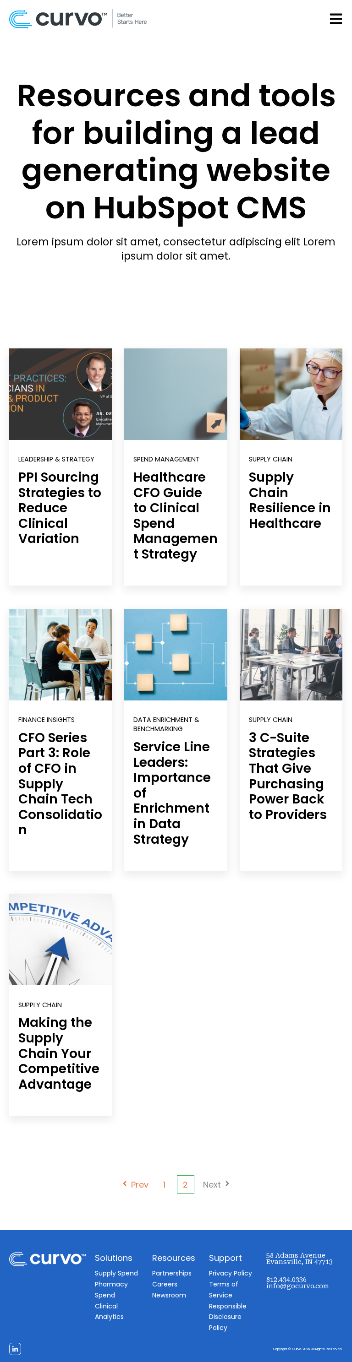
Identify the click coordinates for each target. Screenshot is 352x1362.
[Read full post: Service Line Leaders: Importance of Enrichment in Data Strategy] (175, 654)
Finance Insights (46, 719)
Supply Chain (270, 459)
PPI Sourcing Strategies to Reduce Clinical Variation (59, 508)
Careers (164, 1284)
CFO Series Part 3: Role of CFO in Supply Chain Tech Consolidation (60, 784)
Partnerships (172, 1273)
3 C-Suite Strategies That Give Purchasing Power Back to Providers (288, 776)
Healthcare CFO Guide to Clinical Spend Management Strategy (175, 515)
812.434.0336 (286, 1279)
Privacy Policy (230, 1273)
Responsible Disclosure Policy (228, 1317)
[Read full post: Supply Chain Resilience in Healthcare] (291, 394)
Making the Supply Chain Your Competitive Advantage (58, 1053)
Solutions (113, 1258)
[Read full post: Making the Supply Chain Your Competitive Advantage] (60, 939)
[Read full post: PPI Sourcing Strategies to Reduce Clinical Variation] (60, 394)
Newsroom (169, 1295)
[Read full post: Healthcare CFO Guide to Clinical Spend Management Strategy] (175, 394)
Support (225, 1258)
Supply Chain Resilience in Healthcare (290, 500)
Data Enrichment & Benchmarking (166, 724)
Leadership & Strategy (56, 459)
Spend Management (166, 459)
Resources (173, 1258)
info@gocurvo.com (297, 1286)
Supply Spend (116, 1273)
